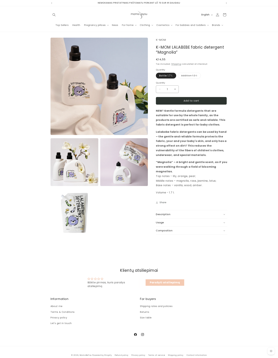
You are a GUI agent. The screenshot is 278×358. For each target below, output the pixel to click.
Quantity (160, 82)
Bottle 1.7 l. (166, 75)
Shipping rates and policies (156, 306)
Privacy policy (59, 317)
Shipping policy (175, 355)
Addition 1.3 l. (191, 76)
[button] (54, 14)
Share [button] (163, 202)
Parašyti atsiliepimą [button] (165, 282)
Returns (144, 312)
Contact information (196, 355)
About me (57, 306)
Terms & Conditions (63, 312)
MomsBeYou (86, 355)
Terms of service (156, 355)
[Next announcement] (226, 3)
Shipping (176, 64)
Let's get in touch (61, 323)
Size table (146, 317)
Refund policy (121, 355)
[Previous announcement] (51, 3)
